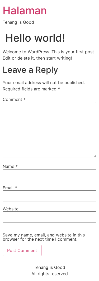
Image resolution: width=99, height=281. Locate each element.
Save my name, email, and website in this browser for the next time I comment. (44, 237)
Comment (14, 99)
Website (10, 209)
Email (10, 188)
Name (10, 166)
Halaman (25, 10)
